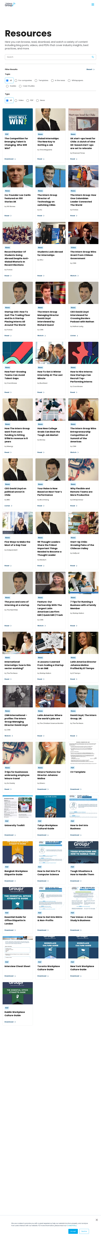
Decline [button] (84, 1231)
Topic (7, 74)
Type (7, 94)
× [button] (96, 1220)
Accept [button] (73, 1231)
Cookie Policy (72, 1225)
